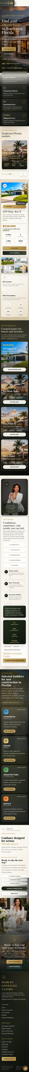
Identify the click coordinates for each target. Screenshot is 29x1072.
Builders (4, 1015)
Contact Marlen (14, 966)
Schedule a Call (9, 1058)
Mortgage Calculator (8, 1026)
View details (14, 248)
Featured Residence (8, 1017)
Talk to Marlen (9, 54)
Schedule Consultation (14, 888)
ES (14, 3)
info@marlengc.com (8, 1052)
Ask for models (9, 731)
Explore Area (14, 402)
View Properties (9, 49)
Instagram (5, 1049)
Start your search (14, 961)
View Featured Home (14, 369)
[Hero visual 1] (17, 68)
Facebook (5, 1047)
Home (3, 1007)
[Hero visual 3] (25, 68)
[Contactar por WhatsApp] (25, 1068)
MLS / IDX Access (7, 1031)
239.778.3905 (7, 646)
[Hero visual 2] (21, 68)
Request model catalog (11, 702)
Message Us (14, 893)
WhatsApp (16, 646)
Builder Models (6, 1028)
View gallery (21, 203)
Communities (6, 1012)
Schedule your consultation (14, 660)
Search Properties (7, 1010)
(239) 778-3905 (7, 1042)
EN (11, 3)
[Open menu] (8, 3)
